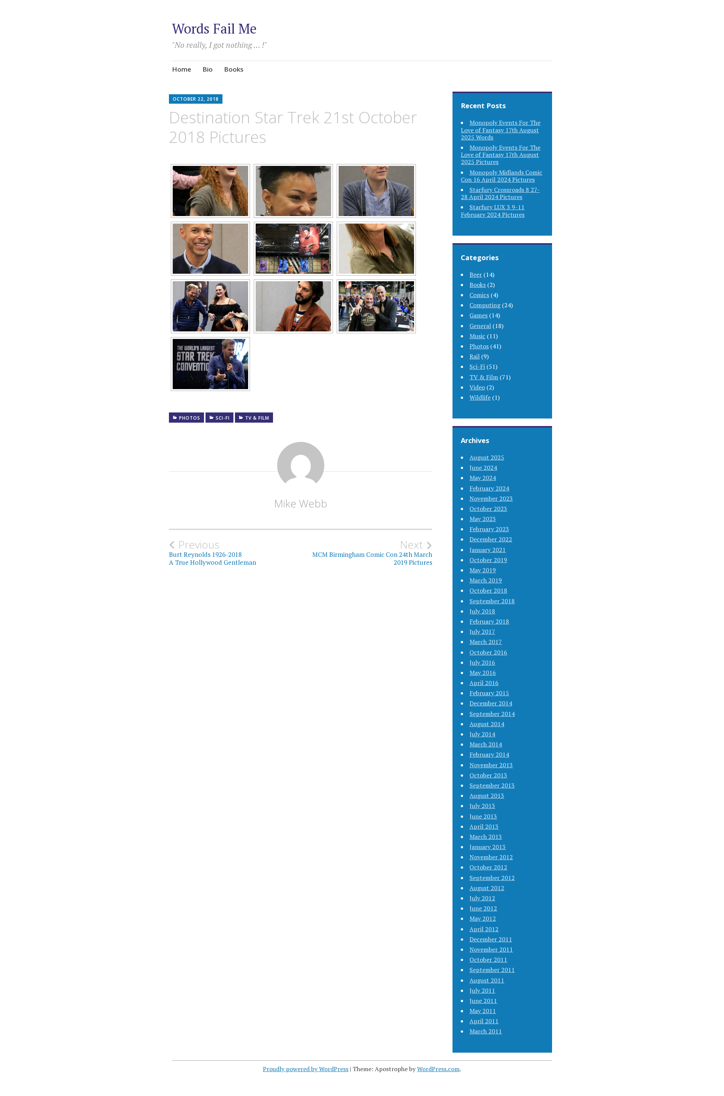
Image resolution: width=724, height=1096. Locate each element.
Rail (474, 356)
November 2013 (491, 765)
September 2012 (492, 878)
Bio (207, 69)
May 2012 (482, 918)
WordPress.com (438, 1069)
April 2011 (484, 1021)
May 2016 (482, 672)
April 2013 (484, 826)
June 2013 (483, 816)
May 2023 (482, 519)
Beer (475, 274)
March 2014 (485, 744)
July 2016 (482, 662)
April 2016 (484, 683)
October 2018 (488, 590)
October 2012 (488, 867)
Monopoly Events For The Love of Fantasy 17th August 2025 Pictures (500, 154)
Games (478, 315)
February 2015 (489, 693)
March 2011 (485, 1031)
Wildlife (480, 397)
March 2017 (485, 642)
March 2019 (485, 580)
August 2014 (486, 724)
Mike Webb (300, 503)
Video (477, 387)
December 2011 (490, 939)
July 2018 (482, 611)
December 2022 (490, 539)
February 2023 (489, 529)
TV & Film (257, 418)
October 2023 (488, 508)
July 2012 (482, 898)
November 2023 (491, 498)
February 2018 (489, 621)
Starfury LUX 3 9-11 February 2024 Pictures (493, 210)
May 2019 (482, 570)
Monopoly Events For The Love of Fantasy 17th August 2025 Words (500, 129)
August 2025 (486, 457)
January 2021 (487, 550)
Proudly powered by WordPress (305, 1069)
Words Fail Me (214, 28)
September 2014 (492, 714)
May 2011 (482, 1011)
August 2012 (486, 888)
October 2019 (488, 560)
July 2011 (482, 990)
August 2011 (486, 980)
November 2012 (491, 857)
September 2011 (492, 970)
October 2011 (488, 959)
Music (477, 336)
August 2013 (486, 795)
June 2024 (483, 467)
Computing (484, 305)
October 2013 (488, 775)
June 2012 (483, 908)
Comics (479, 295)
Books (234, 69)
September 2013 (492, 785)
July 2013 (482, 806)
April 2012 (484, 929)
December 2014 (490, 703)
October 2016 (488, 652)
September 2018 (492, 601)
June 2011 (483, 1000)
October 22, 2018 (196, 99)
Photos (189, 418)
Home (181, 69)
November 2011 (491, 949)
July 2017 (482, 631)
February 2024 (489, 488)
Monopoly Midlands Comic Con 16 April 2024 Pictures (501, 176)
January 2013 (487, 847)
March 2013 (485, 836)
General (480, 326)
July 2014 (482, 734)
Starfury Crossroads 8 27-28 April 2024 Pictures (500, 193)
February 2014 (489, 754)
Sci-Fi (223, 418)
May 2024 (482, 478)
